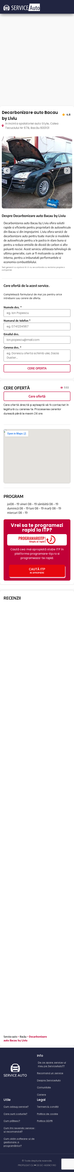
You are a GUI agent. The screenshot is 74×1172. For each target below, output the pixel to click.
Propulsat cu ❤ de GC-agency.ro (37, 1165)
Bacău (23, 1036)
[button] (7, 170)
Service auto (10, 1036)
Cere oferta (37, 368)
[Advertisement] (37, 65)
